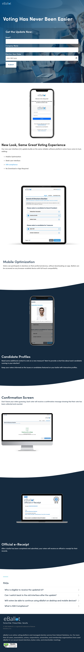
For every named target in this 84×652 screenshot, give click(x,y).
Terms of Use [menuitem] (7, 623)
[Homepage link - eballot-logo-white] (12, 620)
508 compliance (12, 165)
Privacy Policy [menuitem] (16, 623)
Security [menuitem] (25, 623)
